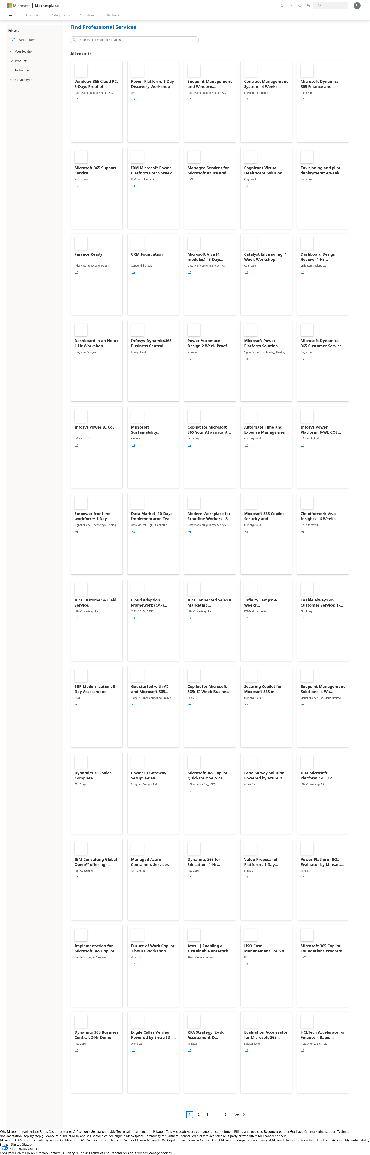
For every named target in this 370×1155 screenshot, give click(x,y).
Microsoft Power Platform (103, 1140)
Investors (292, 1140)
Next (237, 1114)
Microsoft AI (8, 1140)
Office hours (81, 1131)
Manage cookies (160, 1153)
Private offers (162, 1131)
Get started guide (103, 1131)
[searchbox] (39, 40)
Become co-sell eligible (108, 1136)
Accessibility (340, 1140)
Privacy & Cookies (77, 1153)
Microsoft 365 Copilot (162, 1140)
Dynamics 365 (54, 1140)
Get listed (297, 1131)
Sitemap (42, 1153)
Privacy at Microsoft (271, 1140)
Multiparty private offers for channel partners (254, 1136)
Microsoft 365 (75, 1140)
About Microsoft (222, 1140)
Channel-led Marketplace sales (200, 1136)
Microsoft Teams (134, 1140)
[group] (77, 99)
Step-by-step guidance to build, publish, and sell (56, 1136)
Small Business (189, 1140)
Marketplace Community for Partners (152, 1136)
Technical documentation (134, 1131)
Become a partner (276, 1131)
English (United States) (16, 1144)
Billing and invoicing (248, 1131)
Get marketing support (320, 1131)
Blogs (44, 1131)
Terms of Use (100, 1153)
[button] (73, 39)
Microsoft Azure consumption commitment (203, 1131)
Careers (205, 1140)
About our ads (137, 1153)
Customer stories (60, 1131)
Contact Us (56, 1153)
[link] (96, 101)
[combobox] (135, 39)
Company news (246, 1140)
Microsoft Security (31, 1140)
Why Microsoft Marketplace (19, 1131)
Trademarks (118, 1153)
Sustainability (359, 1140)
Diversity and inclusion (315, 1140)
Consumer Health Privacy (17, 1153)
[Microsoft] (18, 5)
